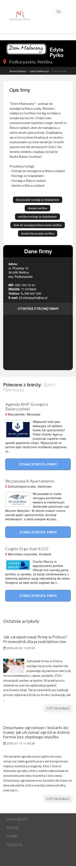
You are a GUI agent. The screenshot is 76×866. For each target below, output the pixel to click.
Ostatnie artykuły (21, 621)
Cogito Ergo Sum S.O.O (26, 548)
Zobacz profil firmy (38, 464)
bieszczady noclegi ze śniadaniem (37, 199)
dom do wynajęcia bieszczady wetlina (38, 225)
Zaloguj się (14, 844)
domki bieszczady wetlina (37, 233)
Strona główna (16, 819)
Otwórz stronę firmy (38, 308)
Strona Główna (18, 71)
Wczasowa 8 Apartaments (29, 480)
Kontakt (11, 836)
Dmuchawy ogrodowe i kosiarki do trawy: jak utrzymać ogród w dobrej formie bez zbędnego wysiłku (36, 732)
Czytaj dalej (58, 708)
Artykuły (12, 827)
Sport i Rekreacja (39, 71)
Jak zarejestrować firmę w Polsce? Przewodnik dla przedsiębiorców (35, 639)
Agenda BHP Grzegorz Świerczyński (26, 406)
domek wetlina (37, 208)
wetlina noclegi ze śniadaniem (37, 216)
